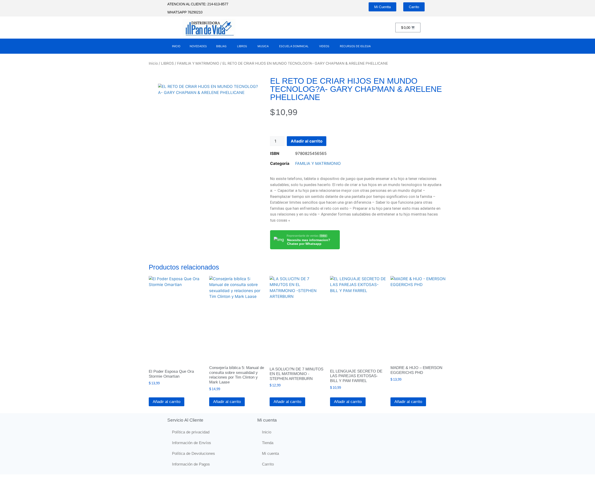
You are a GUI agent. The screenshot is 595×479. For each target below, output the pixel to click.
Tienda (267, 443)
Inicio (153, 63)
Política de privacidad (190, 432)
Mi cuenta (270, 453)
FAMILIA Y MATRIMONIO (198, 63)
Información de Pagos (191, 464)
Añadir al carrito (306, 141)
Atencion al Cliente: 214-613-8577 (197, 4)
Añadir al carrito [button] (166, 401)
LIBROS (167, 63)
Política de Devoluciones (193, 453)
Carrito (268, 464)
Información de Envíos (191, 443)
